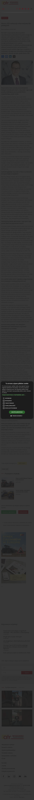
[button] (17, 395)
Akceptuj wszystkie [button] (17, 412)
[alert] (17, 400)
